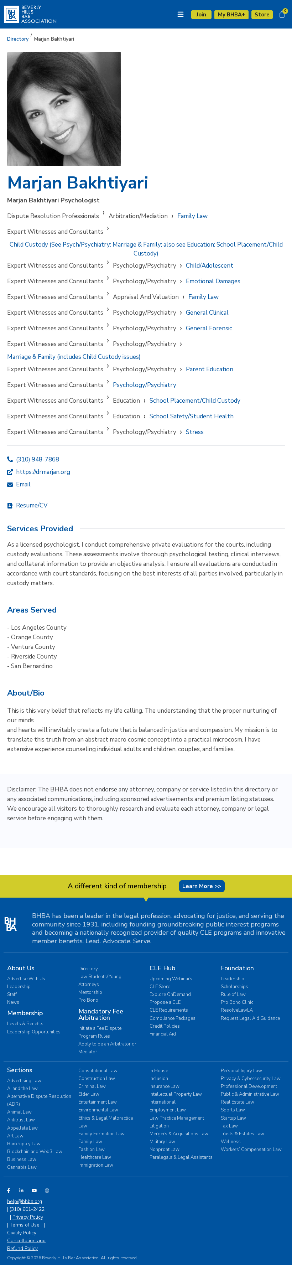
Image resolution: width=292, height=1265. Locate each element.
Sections (19, 1070)
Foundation (237, 968)
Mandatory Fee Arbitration (100, 1014)
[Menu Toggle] (180, 14)
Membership (25, 1013)
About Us (21, 968)
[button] (54, 39)
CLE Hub (162, 968)
